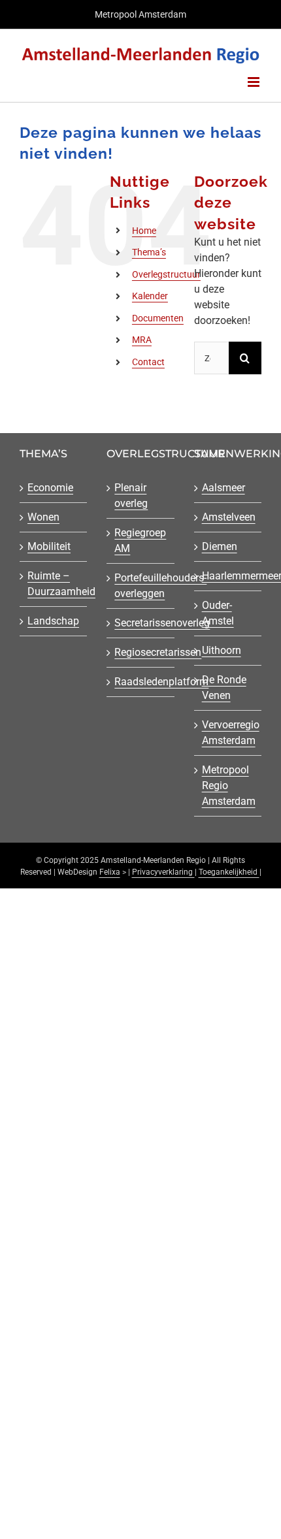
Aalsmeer (223, 487)
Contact (148, 362)
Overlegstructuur (166, 274)
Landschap (53, 621)
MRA (142, 339)
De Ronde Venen (224, 687)
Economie (50, 487)
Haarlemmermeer (228, 576)
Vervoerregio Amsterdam (228, 733)
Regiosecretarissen (140, 652)
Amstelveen (228, 517)
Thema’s (149, 252)
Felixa (109, 872)
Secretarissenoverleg (140, 623)
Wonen (43, 517)
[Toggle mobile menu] (254, 82)
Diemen (219, 546)
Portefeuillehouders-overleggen (140, 586)
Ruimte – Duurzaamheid (53, 584)
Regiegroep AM (140, 540)
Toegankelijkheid (229, 872)
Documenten (158, 318)
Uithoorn (221, 650)
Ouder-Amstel (218, 613)
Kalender (150, 296)
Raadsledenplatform (140, 681)
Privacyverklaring (163, 872)
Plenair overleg (131, 495)
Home (144, 230)
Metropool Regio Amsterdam (228, 785)
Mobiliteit (49, 546)
